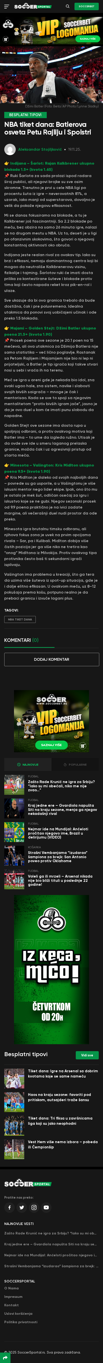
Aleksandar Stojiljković (40, 149)
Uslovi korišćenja (18, 1314)
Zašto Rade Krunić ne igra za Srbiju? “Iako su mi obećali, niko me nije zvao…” (61, 786)
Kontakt (11, 1305)
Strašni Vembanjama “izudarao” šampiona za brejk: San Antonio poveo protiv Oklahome (58, 856)
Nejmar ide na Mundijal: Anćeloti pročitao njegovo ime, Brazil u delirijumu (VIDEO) (58, 833)
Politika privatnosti (20, 1322)
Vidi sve (87, 1055)
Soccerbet (86, 6)
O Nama (11, 1288)
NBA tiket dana (20, 619)
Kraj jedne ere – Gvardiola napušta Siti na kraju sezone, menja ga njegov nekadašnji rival (62, 809)
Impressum (13, 1297)
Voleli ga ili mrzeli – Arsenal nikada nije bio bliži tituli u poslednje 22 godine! (60, 880)
